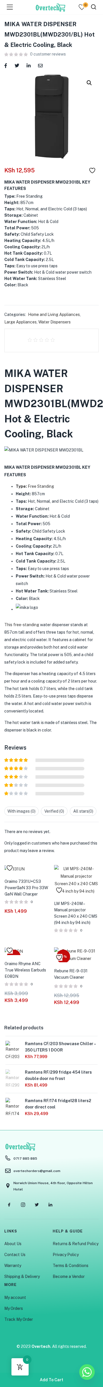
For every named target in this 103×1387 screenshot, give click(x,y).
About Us (12, 1243)
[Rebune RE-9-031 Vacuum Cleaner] (76, 954)
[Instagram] (23, 1205)
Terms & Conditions (70, 1265)
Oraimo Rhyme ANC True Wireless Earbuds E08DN (25, 970)
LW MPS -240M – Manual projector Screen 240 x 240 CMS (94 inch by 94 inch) (75, 913)
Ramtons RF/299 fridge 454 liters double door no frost (58, 1075)
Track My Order (18, 1319)
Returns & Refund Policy (75, 1243)
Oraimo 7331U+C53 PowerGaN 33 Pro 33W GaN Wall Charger (26, 887)
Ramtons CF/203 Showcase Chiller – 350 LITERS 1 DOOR (60, 1046)
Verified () (54, 811)
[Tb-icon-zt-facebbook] (9, 1205)
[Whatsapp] (87, 1372)
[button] (89, 83)
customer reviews (48, 54)
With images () (21, 811)
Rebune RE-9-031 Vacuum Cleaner (71, 974)
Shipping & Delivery (22, 1276)
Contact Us (14, 1254)
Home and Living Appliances (54, 314)
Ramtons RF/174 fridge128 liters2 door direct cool (58, 1103)
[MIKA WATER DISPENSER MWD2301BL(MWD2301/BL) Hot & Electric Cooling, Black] (5, 65)
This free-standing (21, 624)
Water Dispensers (54, 322)
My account (15, 1297)
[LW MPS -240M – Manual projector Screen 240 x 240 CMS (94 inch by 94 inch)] (76, 879)
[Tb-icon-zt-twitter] (36, 1205)
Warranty (12, 1265)
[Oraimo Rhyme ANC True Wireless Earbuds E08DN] (14, 951)
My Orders (13, 1308)
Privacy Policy (66, 1254)
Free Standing (35, 486)
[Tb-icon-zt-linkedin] (50, 1205)
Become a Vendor (69, 1276)
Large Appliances (20, 322)
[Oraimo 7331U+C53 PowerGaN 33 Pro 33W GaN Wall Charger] (15, 868)
